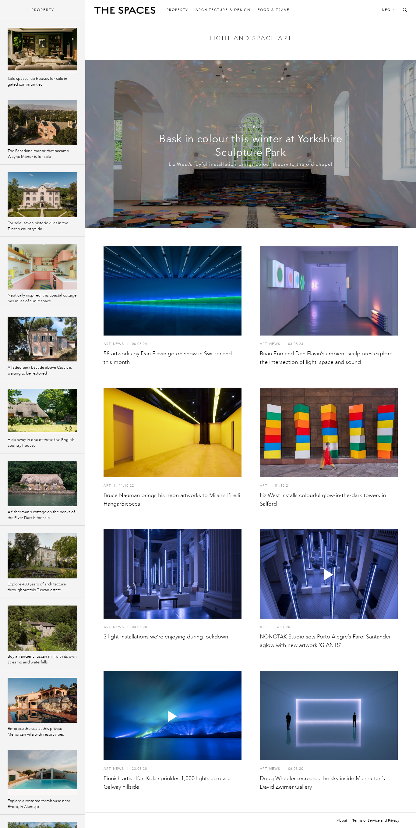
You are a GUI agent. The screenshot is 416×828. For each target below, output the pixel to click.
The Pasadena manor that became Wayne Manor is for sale (38, 153)
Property (177, 10)
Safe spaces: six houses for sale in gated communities (37, 81)
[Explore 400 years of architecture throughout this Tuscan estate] (42, 555)
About (342, 820)
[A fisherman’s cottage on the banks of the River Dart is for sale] (42, 483)
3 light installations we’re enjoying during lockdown (166, 636)
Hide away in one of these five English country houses (41, 442)
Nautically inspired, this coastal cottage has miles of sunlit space (42, 298)
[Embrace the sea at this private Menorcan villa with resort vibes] (42, 700)
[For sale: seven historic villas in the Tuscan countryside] (42, 194)
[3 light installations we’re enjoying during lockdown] (172, 574)
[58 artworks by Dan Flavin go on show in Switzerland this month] (172, 291)
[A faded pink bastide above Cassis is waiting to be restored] (42, 339)
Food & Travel (275, 10)
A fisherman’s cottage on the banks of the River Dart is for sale (41, 515)
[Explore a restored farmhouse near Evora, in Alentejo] (42, 772)
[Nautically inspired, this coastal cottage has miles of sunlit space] (42, 267)
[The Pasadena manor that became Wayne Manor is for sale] (42, 122)
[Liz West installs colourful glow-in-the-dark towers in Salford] (329, 432)
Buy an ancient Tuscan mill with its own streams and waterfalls (42, 659)
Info (385, 10)
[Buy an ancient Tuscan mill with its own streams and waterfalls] (42, 628)
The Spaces (124, 11)
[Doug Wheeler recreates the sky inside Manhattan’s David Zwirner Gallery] (329, 715)
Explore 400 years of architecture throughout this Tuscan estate (37, 587)
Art (242, 127)
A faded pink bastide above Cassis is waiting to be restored (40, 370)
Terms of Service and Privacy (375, 820)
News (256, 127)
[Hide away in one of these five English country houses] (42, 411)
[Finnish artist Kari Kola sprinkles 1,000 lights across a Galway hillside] (172, 715)
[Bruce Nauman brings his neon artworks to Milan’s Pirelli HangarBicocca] (172, 432)
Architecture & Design (223, 10)
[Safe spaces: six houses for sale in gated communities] (42, 50)
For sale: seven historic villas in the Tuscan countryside (38, 226)
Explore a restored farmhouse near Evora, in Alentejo (39, 803)
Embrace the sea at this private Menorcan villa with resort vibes (36, 731)
